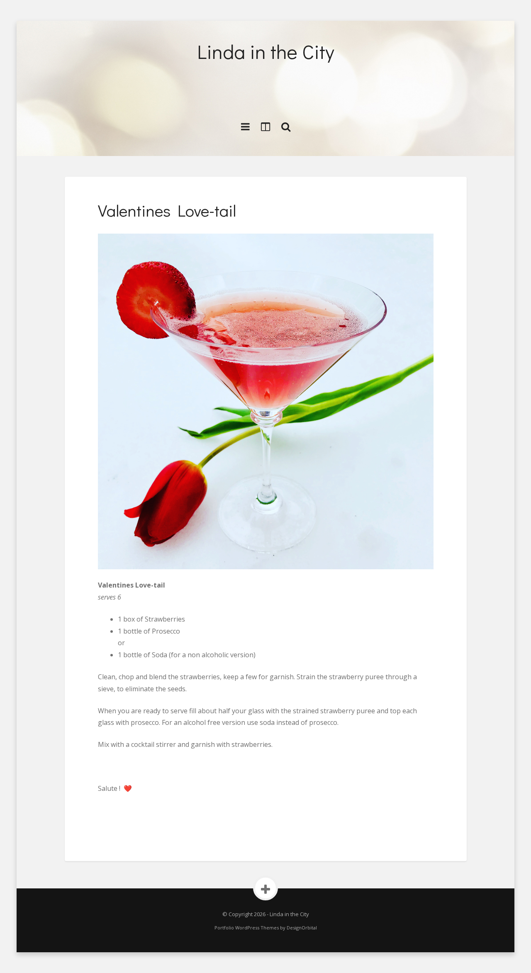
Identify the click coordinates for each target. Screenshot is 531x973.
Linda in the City (265, 51)
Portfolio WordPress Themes (246, 927)
